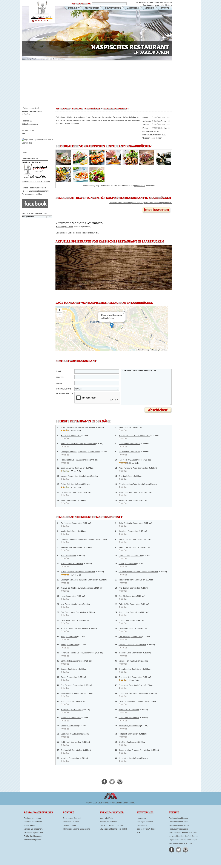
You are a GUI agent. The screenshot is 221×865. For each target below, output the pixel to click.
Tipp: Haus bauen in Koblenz (181, 843)
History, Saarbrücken (69, 701)
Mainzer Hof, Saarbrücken (129, 661)
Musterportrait (29, 825)
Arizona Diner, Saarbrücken (72, 564)
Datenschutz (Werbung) (146, 829)
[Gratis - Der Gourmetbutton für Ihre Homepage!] (35, 178)
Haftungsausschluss (145, 822)
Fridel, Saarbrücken (127, 427)
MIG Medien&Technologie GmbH (113, 829)
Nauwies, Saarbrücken (70, 758)
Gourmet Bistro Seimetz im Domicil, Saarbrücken (138, 572)
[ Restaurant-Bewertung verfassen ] (157, 203)
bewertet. (95, 233)
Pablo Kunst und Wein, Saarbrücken (133, 468)
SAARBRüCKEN (92, 109)
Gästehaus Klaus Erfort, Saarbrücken (134, 484)
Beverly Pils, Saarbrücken (129, 726)
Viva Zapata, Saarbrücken (71, 604)
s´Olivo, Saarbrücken (127, 564)
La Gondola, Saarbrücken (129, 628)
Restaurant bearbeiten (33, 822)
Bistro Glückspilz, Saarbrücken (131, 492)
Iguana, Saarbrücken (69, 645)
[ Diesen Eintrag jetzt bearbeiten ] (35, 191)
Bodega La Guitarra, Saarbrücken (74, 628)
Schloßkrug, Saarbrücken (71, 710)
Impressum (141, 818)
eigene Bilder (139, 186)
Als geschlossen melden (32, 194)
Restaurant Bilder (149, 8)
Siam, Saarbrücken (68, 555)
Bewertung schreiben (64, 227)
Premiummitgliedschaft (33, 833)
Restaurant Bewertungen (113, 8)
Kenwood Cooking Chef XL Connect (183, 836)
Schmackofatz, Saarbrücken (72, 661)
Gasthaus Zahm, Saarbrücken (73, 468)
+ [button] (60, 310)
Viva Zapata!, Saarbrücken (129, 588)
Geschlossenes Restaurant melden (183, 833)
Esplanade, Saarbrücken (71, 436)
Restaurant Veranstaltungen (164, 8)
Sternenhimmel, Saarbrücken (131, 539)
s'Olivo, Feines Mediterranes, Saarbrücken (78, 427)
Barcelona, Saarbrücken (128, 500)
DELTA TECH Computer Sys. (111, 825)
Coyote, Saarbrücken (69, 669)
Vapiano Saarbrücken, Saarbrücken (75, 476)
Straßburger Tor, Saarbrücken (131, 547)
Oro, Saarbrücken (126, 476)
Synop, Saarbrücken (69, 677)
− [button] (60, 315)
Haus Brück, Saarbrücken (71, 620)
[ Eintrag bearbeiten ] (30, 108)
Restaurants (92, 8)
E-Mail (24, 152)
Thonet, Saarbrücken (69, 726)
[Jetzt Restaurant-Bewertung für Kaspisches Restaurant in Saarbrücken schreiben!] (157, 213)
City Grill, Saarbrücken (128, 742)
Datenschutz (142, 825)
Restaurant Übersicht (72, 8)
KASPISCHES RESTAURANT (115, 109)
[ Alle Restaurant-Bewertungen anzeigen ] (126, 203)
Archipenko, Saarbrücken (129, 710)
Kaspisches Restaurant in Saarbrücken (42, 11)
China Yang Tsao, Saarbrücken (131, 685)
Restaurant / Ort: (81, 4)
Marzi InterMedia (107, 818)
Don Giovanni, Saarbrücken (72, 685)
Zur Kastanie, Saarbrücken (72, 492)
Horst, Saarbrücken (69, 596)
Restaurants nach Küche (179, 825)
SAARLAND (77, 109)
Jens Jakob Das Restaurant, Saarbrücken (78, 444)
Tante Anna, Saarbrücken (129, 718)
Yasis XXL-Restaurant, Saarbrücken (133, 701)
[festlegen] (168, 2)
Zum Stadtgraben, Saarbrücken (73, 612)
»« (79, 223)
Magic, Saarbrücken (69, 500)
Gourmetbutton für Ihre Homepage (36, 181)
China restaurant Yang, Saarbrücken (133, 693)
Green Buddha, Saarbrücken (130, 669)
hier (105, 120)
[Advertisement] (97, 83)
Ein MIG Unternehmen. (125, 803)
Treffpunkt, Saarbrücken (128, 734)
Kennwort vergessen (32, 840)
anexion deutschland (108, 822)
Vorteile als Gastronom (33, 829)
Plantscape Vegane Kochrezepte (76, 829)
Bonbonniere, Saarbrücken (130, 612)
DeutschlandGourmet (72, 818)
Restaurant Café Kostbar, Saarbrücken (134, 436)
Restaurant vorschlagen (178, 829)
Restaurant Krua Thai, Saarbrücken (75, 460)
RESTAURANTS (62, 109)
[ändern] (168, 5)
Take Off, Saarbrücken (128, 596)
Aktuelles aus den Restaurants (133, 8)
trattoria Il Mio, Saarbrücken (72, 547)
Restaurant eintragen (32, 818)
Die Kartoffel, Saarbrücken (129, 452)
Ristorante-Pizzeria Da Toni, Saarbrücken (78, 653)
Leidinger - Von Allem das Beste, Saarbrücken (79, 580)
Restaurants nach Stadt (178, 822)
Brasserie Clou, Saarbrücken (130, 653)
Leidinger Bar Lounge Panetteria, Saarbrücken (80, 452)
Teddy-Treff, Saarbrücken (71, 742)
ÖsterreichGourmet (71, 822)
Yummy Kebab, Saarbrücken (72, 693)
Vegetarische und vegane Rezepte (183, 840)
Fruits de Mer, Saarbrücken (130, 604)
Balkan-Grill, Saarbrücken (71, 484)
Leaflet (132, 350)
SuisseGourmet (69, 825)
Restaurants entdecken (178, 818)
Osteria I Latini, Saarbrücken (130, 555)
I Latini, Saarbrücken (127, 620)
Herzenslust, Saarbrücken (129, 758)
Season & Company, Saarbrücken (132, 645)
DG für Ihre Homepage (33, 836)
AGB (138, 833)
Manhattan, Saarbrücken (71, 734)
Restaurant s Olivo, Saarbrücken (132, 580)
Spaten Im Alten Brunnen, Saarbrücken (134, 750)
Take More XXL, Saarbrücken (131, 460)
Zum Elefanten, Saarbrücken (130, 637)
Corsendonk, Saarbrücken (129, 444)
